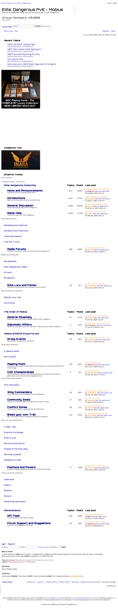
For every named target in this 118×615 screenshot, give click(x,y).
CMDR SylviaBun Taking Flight (21, 44)
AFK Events (10, 357)
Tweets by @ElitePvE (6, 177)
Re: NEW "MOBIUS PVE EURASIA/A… (98, 189)
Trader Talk (10, 427)
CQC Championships (20, 372)
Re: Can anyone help (93, 363)
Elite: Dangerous (52, 598)
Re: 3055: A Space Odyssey (95, 284)
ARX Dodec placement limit (95, 212)
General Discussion (20, 205)
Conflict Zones (17, 407)
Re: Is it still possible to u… (95, 406)
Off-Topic (13, 515)
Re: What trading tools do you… (96, 413)
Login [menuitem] (113, 31)
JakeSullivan (92, 393)
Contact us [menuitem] (31, 582)
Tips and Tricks (11, 242)
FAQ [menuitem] (16, 31)
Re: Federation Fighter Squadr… (96, 466)
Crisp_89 (90, 468)
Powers (7, 496)
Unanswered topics (8, 182)
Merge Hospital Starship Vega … (97, 204)
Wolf (89, 516)
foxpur (89, 206)
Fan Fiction (9, 303)
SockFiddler (91, 286)
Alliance (8, 490)
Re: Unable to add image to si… (96, 522)
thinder (90, 408)
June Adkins (91, 415)
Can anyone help (15, 59)
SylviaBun (90, 199)
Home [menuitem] (3, 3)
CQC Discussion (11, 385)
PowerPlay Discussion (15, 501)
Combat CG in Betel (92, 398)
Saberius (90, 191)
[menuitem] (9, 3)
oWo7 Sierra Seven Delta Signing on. (24, 49)
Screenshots (10, 261)
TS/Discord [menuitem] (27, 3)
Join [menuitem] (14, 3)
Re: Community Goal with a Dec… (97, 338)
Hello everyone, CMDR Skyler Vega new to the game (31, 64)
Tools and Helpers (13, 236)
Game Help (14, 213)
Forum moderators (28, 562)
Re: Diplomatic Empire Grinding (97, 323)
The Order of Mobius (15, 312)
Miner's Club (10, 438)
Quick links (8, 31)
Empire (7, 485)
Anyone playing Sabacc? (94, 514)
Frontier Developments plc (83, 598)
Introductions (28, 46)
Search (38, 26)
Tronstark (91, 340)
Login (3, 544)
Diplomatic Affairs (19, 324)
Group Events (16, 339)
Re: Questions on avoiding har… (97, 316)
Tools (109, 3)
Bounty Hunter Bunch (14, 443)
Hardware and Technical (16, 231)
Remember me (54, 547)
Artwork (8, 272)
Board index (7, 27)
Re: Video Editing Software (95, 248)
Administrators (14, 562)
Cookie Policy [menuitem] (64, 582)
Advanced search (46, 26)
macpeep (90, 400)
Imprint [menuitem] (40, 582)
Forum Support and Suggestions (29, 523)
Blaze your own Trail (21, 414)
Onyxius (90, 250)
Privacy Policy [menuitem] (51, 582)
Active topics (20, 182)
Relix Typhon (92, 373)
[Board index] (3, 6)
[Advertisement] (59, 127)
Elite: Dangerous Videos (15, 267)
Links (114, 3)
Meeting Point (28, 61)
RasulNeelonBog (76, 576)
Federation (9, 479)
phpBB (52, 604)
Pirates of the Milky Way (16, 449)
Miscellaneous (12, 510)
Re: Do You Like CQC (92, 371)
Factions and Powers (21, 467)
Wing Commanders (19, 392)
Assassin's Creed (12, 460)
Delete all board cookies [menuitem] (90, 582)
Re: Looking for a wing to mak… (97, 391)
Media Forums (16, 249)
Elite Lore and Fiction (22, 285)
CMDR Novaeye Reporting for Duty (23, 54)
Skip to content (6, 20)
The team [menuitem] (75, 582)
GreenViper (91, 325)
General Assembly (19, 317)
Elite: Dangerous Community (20, 185)
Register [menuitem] (106, 31)
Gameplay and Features (15, 225)
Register (11, 544)
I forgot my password (43, 547)
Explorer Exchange (13, 432)
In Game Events (11, 351)
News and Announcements (25, 190)
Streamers (9, 278)
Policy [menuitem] (19, 3)
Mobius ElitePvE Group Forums (21, 333)
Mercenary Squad (12, 454)
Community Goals (18, 399)
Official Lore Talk (12, 297)
